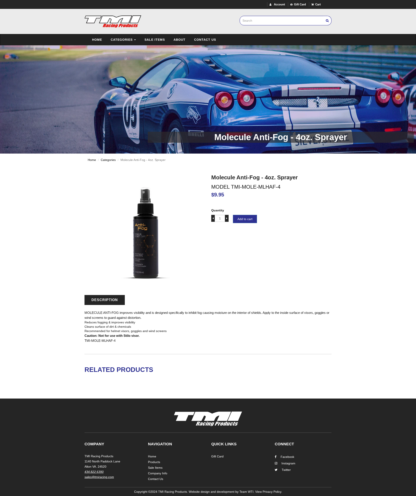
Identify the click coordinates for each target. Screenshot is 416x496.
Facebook (287, 457)
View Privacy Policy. (268, 491)
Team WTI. (246, 491)
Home (97, 39)
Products (154, 462)
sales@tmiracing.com (99, 477)
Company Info (157, 473)
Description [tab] (104, 300)
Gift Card (300, 4)
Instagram (288, 463)
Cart (318, 4)
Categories (122, 39)
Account (279, 4)
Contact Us (205, 39)
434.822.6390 (94, 471)
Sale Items (155, 39)
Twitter (286, 470)
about (179, 39)
